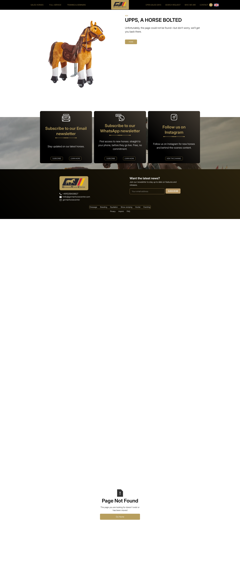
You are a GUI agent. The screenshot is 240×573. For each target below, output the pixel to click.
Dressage (93, 207)
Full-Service (55, 5)
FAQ (128, 211)
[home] (120, 4)
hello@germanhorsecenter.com (76, 196)
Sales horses (37, 5)
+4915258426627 (70, 193)
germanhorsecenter (71, 199)
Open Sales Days (153, 5)
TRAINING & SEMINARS (76, 5)
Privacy (113, 211)
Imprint (121, 211)
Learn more (75, 158)
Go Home (120, 516)
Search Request (173, 5)
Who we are (190, 5)
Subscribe (56, 158)
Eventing (147, 207)
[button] (216, 5)
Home (131, 42)
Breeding (103, 207)
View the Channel (174, 158)
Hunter (137, 207)
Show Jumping (126, 207)
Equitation (114, 207)
